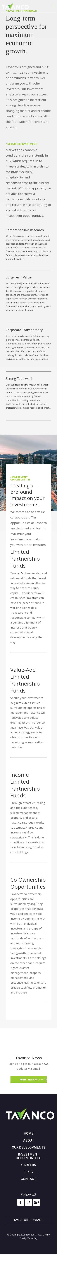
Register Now (29, 1079)
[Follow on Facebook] (20, 1202)
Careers (28, 1165)
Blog (28, 1172)
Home (28, 1133)
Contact (28, 1179)
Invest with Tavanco (28, 1220)
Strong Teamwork (19, 379)
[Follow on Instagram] (28, 1202)
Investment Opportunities (28, 1156)
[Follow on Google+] (36, 1202)
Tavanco (34, 712)
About (28, 1140)
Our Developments (28, 1147)
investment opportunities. (25, 216)
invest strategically (19, 166)
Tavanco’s (16, 573)
